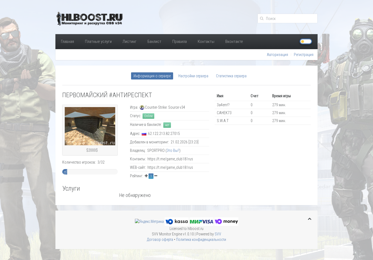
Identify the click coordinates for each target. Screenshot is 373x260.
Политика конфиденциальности (201, 239)
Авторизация (277, 54)
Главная (67, 41)
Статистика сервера (231, 76)
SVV (218, 234)
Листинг (130, 41)
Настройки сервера (193, 76)
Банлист (154, 41)
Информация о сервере (152, 76)
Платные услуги (98, 41)
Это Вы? (173, 150)
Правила (179, 41)
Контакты (206, 41)
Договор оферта (160, 239)
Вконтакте (234, 41)
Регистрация (303, 54)
